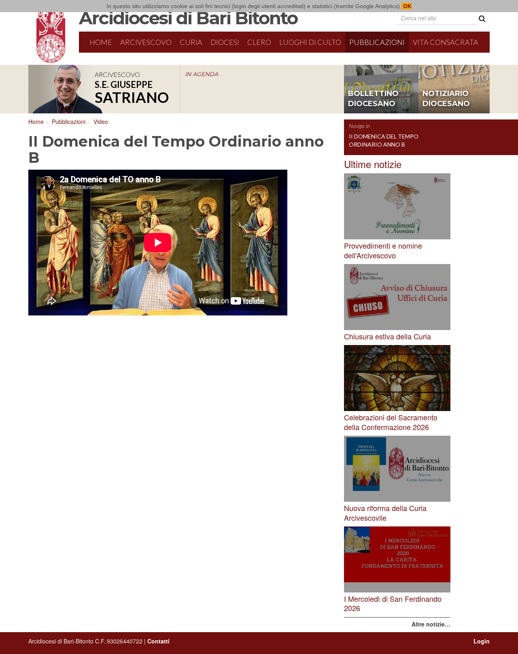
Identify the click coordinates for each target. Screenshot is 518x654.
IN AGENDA (201, 74)
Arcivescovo (146, 42)
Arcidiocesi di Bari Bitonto (188, 18)
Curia (191, 42)
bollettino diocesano (373, 99)
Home (100, 42)
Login (481, 641)
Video (100, 121)
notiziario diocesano (446, 99)
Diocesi (224, 42)
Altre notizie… (431, 624)
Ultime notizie (372, 164)
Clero (259, 42)
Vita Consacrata (445, 42)
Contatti (158, 641)
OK (406, 6)
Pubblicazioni (377, 42)
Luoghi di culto (310, 42)
